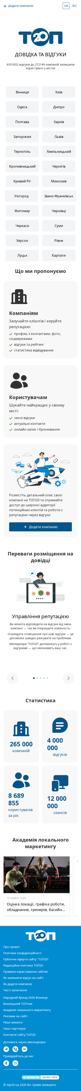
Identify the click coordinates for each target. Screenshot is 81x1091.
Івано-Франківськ (59, 196)
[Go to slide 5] (47, 678)
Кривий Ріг (22, 181)
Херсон (22, 240)
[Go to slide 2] (37, 678)
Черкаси (22, 225)
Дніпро (59, 107)
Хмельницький (59, 151)
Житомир (22, 211)
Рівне (58, 240)
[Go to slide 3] (40, 678)
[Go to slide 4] (44, 678)
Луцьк (22, 255)
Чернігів (58, 166)
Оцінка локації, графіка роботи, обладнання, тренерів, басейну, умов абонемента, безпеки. (36, 907)
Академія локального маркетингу (27, 1010)
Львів (58, 136)
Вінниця (22, 92)
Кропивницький (22, 166)
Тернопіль (22, 151)
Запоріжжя (22, 136)
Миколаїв (58, 181)
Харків (59, 122)
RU (74, 6)
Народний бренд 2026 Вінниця (25, 997)
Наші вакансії (13, 1022)
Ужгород (21, 196)
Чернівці (59, 211)
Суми (59, 225)
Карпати (59, 255)
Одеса (22, 107)
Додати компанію (20, 6)
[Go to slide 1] (34, 678)
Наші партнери (14, 1028)
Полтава (22, 122)
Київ (58, 92)
